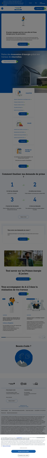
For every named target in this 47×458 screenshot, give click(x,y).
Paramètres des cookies (23, 455)
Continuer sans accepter (23, 447)
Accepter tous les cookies (23, 451)
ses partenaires (19, 437)
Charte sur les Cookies (7, 445)
